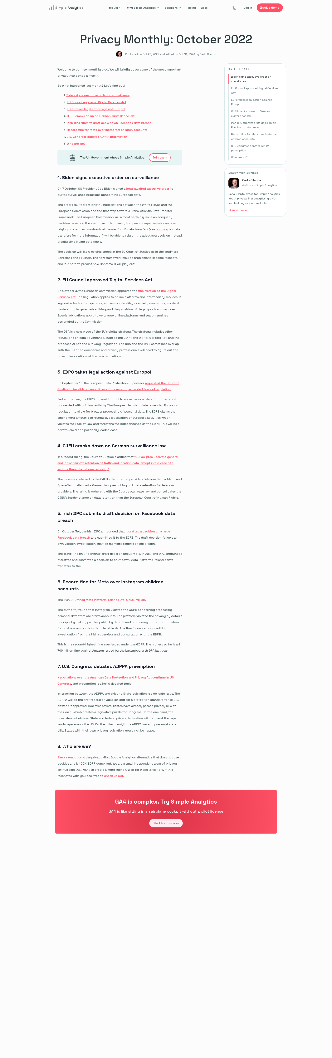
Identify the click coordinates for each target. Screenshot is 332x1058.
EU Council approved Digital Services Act (96, 102)
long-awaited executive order (147, 189)
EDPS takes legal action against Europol (96, 109)
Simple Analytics (69, 757)
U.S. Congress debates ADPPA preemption (96, 137)
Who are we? (76, 144)
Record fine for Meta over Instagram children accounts (107, 130)
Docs (204, 7)
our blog (162, 229)
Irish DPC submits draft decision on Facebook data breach (109, 123)
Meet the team (237, 210)
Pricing (191, 7)
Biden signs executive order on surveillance (97, 95)
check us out (113, 776)
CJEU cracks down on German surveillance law (101, 116)
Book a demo (269, 8)
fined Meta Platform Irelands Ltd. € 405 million (111, 600)
